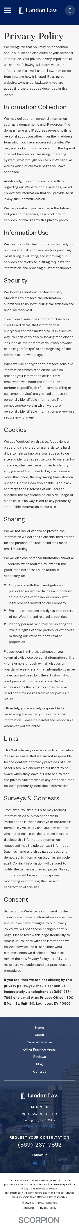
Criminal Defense (39, 1042)
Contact (39, 1071)
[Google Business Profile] (35, 1162)
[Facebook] (44, 1162)
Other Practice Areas (39, 1049)
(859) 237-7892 (40, 1144)
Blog (39, 1064)
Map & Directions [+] (39, 1126)
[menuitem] (28, 1208)
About (39, 1035)
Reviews (39, 1057)
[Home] (38, 10)
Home (39, 1028)
